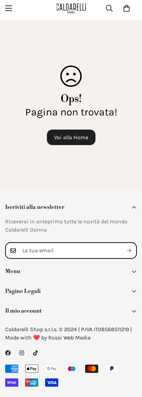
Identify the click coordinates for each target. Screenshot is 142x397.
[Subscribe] (129, 250)
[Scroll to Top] (129, 360)
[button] (126, 8)
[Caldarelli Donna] (71, 8)
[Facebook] (8, 353)
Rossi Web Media (69, 337)
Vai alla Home (71, 137)
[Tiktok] (35, 353)
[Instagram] (21, 353)
